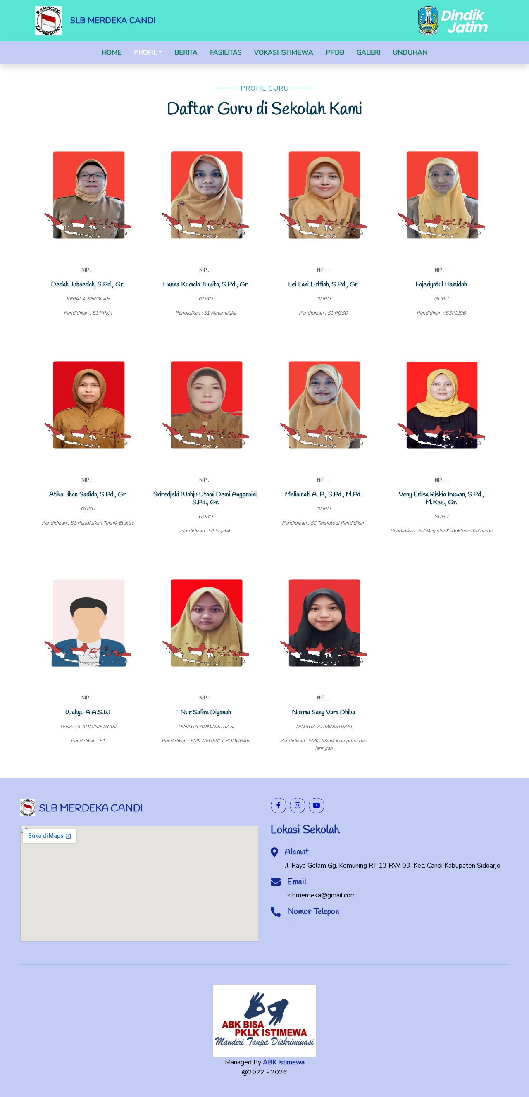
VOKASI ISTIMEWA (283, 52)
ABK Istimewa (284, 1062)
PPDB (335, 52)
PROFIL (145, 52)
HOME (112, 52)
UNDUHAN (410, 52)
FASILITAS (226, 52)
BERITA (186, 52)
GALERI (368, 52)
